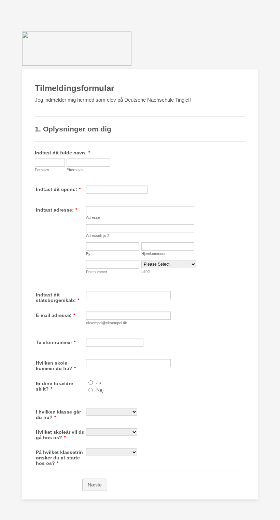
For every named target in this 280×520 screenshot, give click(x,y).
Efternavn (75, 170)
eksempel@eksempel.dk (106, 323)
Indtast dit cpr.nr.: (58, 189)
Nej (99, 390)
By (88, 254)
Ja (98, 382)
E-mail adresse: (55, 315)
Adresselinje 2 (97, 235)
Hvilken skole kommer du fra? (56, 365)
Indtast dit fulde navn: (62, 152)
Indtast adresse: (56, 210)
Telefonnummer (55, 342)
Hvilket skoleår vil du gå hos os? (60, 434)
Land (145, 271)
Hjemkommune (153, 254)
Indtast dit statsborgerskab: (57, 297)
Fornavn (42, 170)
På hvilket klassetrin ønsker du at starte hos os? (59, 457)
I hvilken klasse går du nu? (58, 414)
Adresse (93, 217)
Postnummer (96, 272)
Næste (95, 484)
